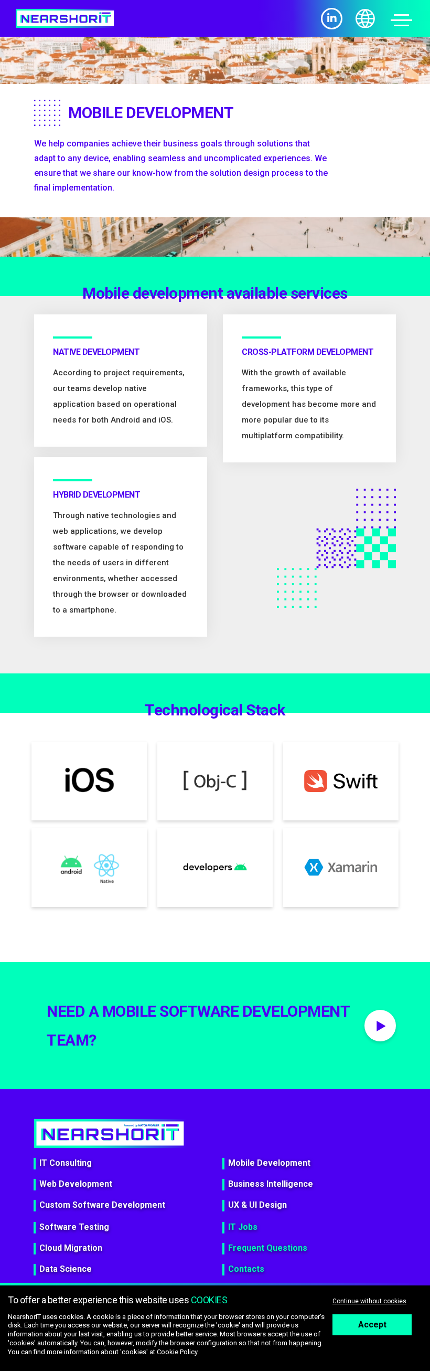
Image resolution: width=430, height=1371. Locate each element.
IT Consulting (65, 1163)
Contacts (246, 1269)
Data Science (65, 1269)
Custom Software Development (102, 1205)
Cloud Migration (70, 1248)
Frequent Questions (267, 1248)
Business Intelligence (270, 1184)
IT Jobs (242, 1227)
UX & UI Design (257, 1205)
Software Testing (74, 1227)
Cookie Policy (177, 1352)
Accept (372, 1325)
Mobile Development (269, 1163)
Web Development (75, 1184)
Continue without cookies (369, 1301)
